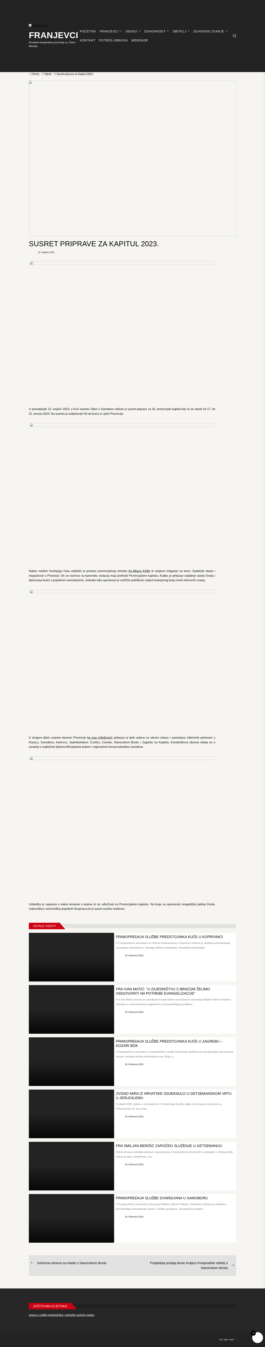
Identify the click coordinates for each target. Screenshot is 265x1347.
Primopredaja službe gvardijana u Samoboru (162, 1198)
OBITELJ (179, 31)
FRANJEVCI (53, 35)
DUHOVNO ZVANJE (209, 31)
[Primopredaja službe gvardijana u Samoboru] (71, 1218)
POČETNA (88, 31)
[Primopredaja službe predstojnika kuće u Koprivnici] (71, 957)
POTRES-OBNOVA (113, 40)
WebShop (139, 40)
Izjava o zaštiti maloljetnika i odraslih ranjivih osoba (61, 1315)
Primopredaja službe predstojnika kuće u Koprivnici (169, 937)
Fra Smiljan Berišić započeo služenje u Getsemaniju (169, 1146)
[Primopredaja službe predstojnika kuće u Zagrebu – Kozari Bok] (71, 1061)
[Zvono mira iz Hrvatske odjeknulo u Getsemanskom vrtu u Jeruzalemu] (71, 1114)
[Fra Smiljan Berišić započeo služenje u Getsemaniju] (71, 1166)
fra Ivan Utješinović (99, 737)
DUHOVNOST (155, 31)
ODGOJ (131, 31)
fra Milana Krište (139, 571)
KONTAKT (88, 40)
